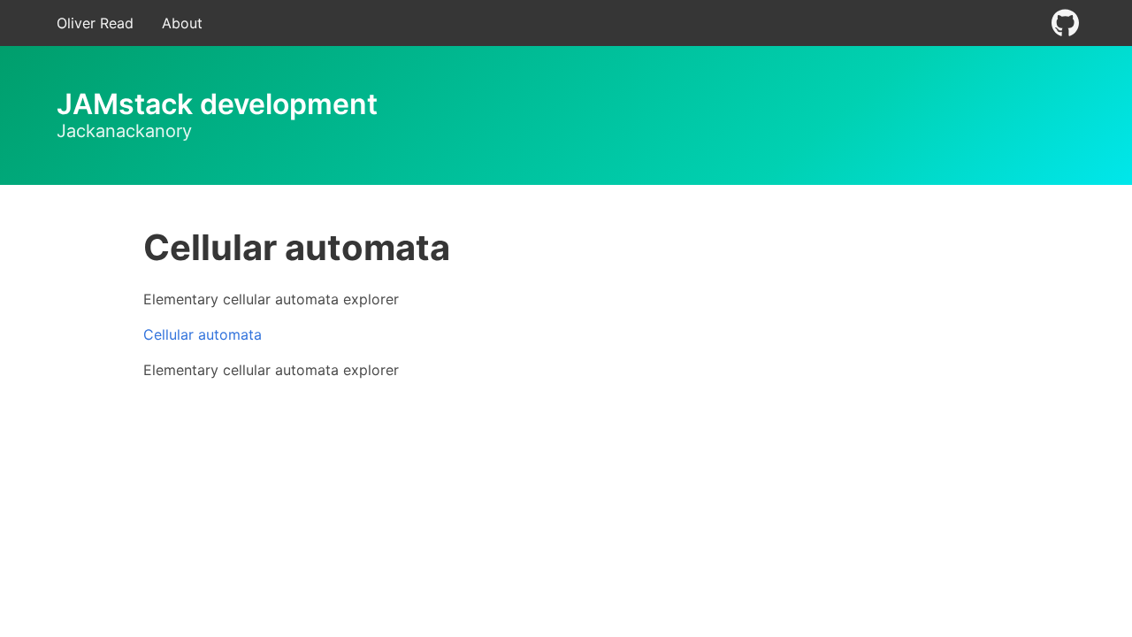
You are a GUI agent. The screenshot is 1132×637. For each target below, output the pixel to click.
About (182, 23)
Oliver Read (95, 23)
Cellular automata (202, 334)
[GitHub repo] (1065, 23)
